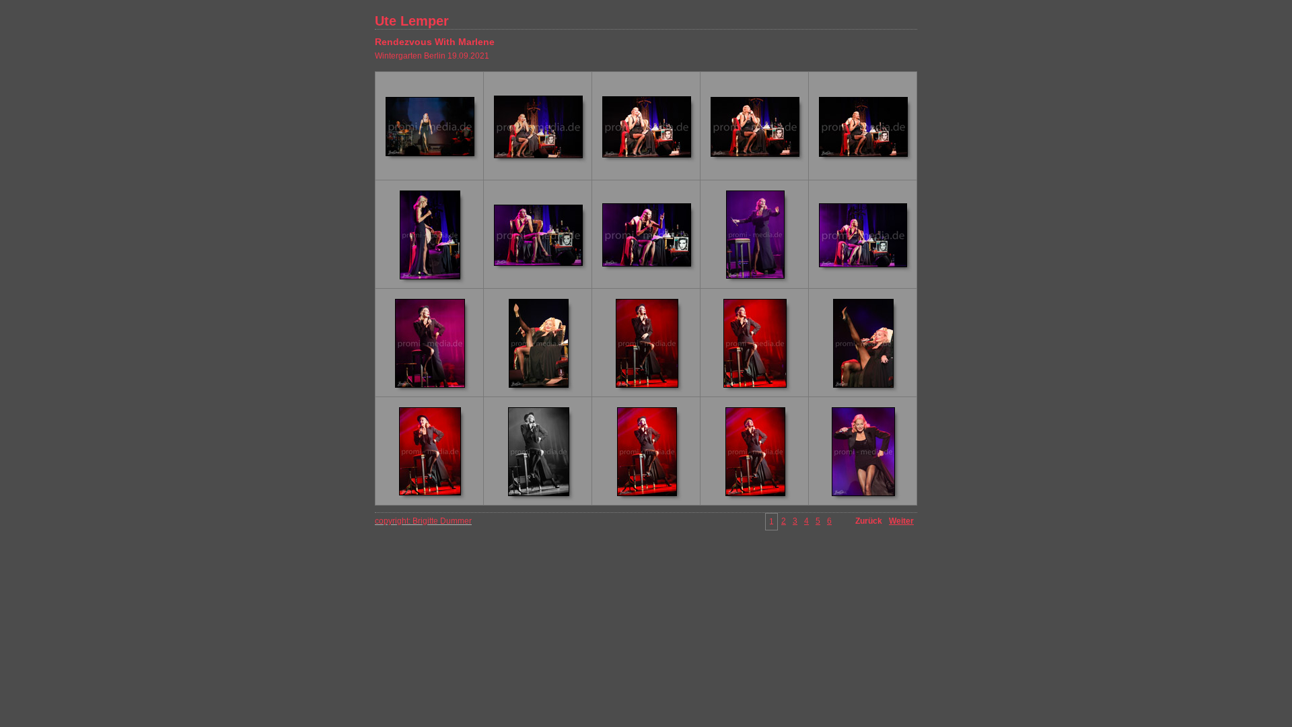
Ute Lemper (412, 20)
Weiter (901, 521)
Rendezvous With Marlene (435, 41)
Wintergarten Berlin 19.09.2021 (432, 56)
